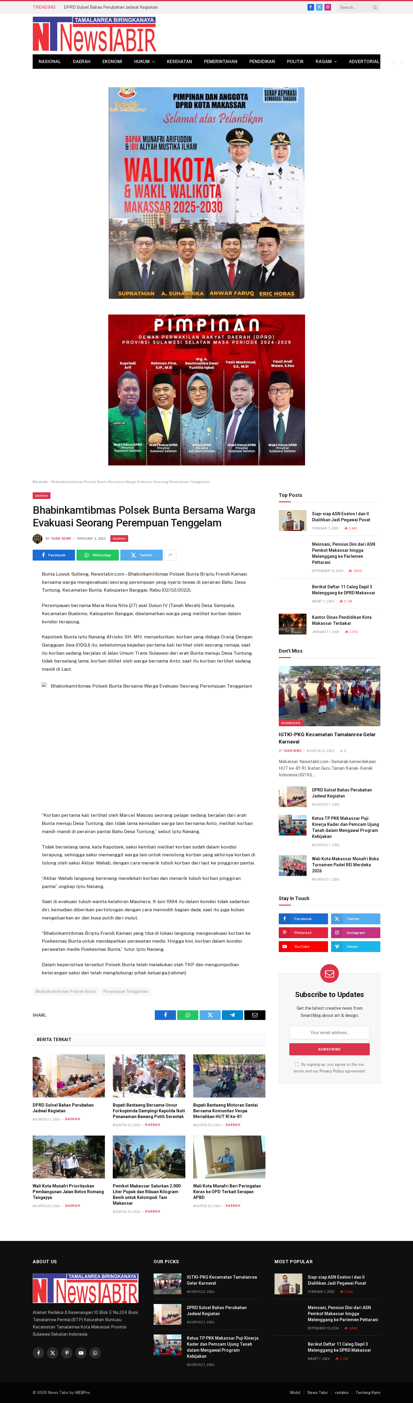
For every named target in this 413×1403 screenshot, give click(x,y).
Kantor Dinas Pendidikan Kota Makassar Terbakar (342, 620)
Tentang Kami (368, 1392)
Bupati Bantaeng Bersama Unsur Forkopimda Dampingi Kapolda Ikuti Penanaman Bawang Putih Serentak (149, 1111)
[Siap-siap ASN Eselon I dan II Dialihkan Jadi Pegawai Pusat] (293, 520)
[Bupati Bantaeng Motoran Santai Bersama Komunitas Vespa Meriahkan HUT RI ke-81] (229, 1075)
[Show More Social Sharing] (170, 555)
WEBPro (82, 1392)
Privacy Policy (332, 1071)
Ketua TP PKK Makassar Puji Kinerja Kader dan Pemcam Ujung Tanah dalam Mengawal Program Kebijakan (345, 827)
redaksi (342, 1392)
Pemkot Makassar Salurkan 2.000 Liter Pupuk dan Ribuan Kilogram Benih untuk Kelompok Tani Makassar (146, 1195)
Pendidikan (262, 61)
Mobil (295, 1392)
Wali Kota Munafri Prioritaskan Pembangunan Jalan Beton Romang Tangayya (68, 1192)
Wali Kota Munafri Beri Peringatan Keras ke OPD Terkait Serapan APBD (227, 1192)
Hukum (142, 61)
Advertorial (364, 61)
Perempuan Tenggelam (125, 991)
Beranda (40, 482)
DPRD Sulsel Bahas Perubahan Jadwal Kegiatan (111, 7)
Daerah (81, 61)
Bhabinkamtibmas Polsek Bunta (66, 991)
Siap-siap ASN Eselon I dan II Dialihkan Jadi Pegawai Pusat (341, 516)
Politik (295, 61)
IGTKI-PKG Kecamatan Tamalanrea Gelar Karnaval (327, 737)
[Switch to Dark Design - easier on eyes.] (393, 61)
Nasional (50, 61)
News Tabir (317, 1392)
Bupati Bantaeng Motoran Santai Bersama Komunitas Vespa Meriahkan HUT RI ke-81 (225, 1111)
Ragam (324, 61)
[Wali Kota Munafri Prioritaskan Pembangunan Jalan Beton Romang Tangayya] (69, 1157)
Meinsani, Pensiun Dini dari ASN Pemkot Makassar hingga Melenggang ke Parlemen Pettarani (343, 553)
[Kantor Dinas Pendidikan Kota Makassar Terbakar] (293, 624)
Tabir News (61, 539)
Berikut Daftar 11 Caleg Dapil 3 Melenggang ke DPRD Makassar (344, 589)
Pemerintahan (220, 61)
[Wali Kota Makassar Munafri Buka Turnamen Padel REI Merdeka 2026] (293, 865)
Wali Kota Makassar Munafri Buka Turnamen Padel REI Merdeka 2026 (345, 864)
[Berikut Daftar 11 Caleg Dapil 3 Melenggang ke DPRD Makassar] (293, 593)
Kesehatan (179, 61)
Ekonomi (112, 61)
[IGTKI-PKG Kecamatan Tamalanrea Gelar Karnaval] (329, 696)
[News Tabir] (95, 34)
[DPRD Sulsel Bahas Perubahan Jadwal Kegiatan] (69, 1075)
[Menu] (402, 62)
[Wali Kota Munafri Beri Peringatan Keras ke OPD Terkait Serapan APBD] (229, 1157)
